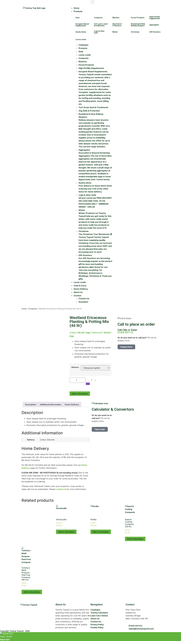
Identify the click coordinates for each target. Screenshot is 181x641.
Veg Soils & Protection (117, 25)
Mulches (115, 18)
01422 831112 (125, 332)
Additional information (50, 404)
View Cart (5, 639)
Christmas (135, 32)
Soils (77, 18)
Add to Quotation (80, 393)
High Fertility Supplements (154, 17)
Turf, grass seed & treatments (100, 25)
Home (24, 309)
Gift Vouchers (155, 32)
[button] (92, 2)
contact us (61, 489)
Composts (98, 18)
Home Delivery (72, 404)
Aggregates (154, 25)
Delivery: (75, 367)
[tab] (30, 404)
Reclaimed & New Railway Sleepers (138, 25)
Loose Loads (80, 39)
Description (30, 404)
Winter (115, 32)
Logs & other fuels (99, 32)
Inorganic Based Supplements (82, 25)
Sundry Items (80, 32)
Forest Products (137, 18)
